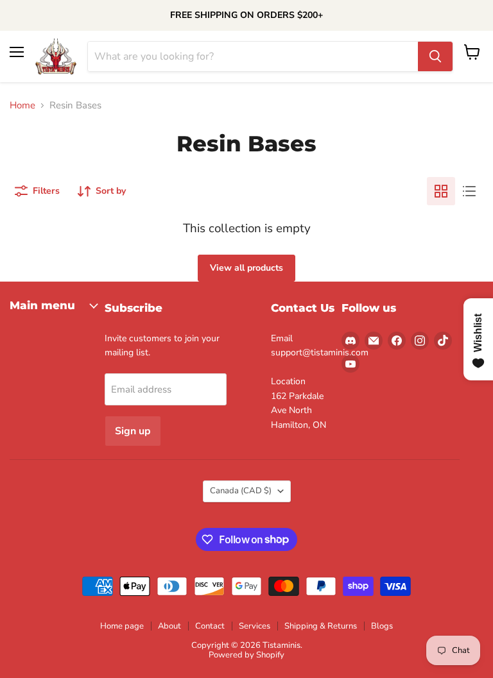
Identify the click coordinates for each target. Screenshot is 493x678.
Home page (122, 626)
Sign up (133, 431)
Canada (241, 490)
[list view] (469, 191)
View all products (246, 268)
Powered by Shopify (246, 655)
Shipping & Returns (320, 626)
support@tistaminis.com (319, 352)
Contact (210, 626)
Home (22, 105)
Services (254, 626)
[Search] (435, 56)
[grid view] (441, 191)
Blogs (382, 626)
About (169, 626)
